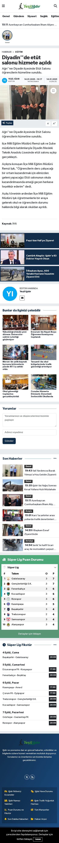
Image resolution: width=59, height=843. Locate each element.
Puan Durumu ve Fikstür (14, 811)
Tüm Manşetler (41, 810)
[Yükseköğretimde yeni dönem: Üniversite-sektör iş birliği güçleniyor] (15, 322)
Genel (6, 16)
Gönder (9, 441)
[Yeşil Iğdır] (10, 293)
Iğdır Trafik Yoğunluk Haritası (42, 802)
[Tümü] (55, 458)
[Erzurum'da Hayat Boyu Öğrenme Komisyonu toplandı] (44, 322)
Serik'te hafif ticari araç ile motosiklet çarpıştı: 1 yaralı (40, 547)
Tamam (38, 839)
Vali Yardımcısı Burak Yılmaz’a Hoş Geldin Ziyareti (40, 472)
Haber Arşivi (41, 819)
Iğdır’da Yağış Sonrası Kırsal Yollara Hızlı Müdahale (40, 487)
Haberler (6, 52)
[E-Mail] (22, 298)
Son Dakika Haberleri (18, 819)
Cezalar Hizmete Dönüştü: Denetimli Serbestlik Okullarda (42, 394)
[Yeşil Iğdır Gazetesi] (29, 6)
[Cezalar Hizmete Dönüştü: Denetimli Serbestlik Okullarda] (44, 382)
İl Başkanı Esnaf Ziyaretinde (36, 532)
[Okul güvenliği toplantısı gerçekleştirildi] (15, 382)
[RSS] (32, 777)
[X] (26, 777)
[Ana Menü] (3, 6)
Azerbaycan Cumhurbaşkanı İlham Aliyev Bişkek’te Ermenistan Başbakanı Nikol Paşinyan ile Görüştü (29, 24)
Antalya (29, 541)
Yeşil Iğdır (25, 291)
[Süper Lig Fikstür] (55, 645)
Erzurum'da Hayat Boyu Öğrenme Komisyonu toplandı (43, 334)
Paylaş (9, 123)
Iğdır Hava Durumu (44, 791)
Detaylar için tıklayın (29, 634)
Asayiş (29, 511)
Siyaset (31, 16)
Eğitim (55, 16)
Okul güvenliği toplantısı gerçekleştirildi (11, 394)
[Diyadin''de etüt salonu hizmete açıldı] (29, 102)
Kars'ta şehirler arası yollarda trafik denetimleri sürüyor (39, 517)
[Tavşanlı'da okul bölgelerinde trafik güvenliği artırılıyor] (44, 352)
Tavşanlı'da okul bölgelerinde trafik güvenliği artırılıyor (41, 364)
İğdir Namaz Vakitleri (12, 802)
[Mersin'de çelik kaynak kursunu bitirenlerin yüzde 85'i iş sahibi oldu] (15, 352)
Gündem (18, 16)
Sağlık (44, 16)
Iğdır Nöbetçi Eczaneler (13, 793)
